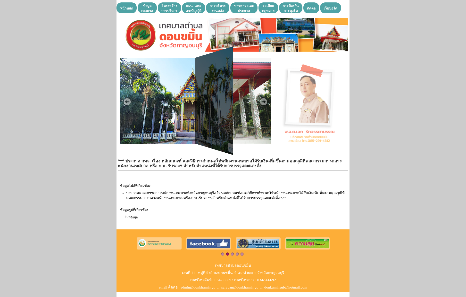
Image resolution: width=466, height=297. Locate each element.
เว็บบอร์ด (330, 8)
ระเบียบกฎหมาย (268, 8)
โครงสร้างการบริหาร (169, 8)
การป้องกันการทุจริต (291, 8)
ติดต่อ (311, 8)
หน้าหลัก (126, 8)
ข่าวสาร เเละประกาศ (244, 8)
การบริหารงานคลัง (218, 8)
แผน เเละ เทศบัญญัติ (193, 8)
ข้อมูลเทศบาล (147, 8)
